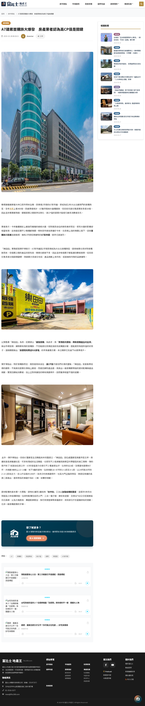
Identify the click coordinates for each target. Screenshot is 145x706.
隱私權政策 (129, 675)
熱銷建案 (49, 686)
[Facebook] (105, 664)
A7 (11, 556)
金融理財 (68, 675)
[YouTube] (112, 664)
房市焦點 (63, 3)
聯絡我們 (128, 667)
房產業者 (29, 556)
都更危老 (68, 673)
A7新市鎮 (65, 556)
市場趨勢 (76, 3)
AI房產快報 (107, 678)
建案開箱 (68, 678)
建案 (47, 556)
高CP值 (38, 556)
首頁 (3, 14)
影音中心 (87, 678)
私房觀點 (87, 673)
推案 (12, 208)
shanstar (30, 36)
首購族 (19, 556)
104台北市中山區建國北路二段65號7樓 (19, 686)
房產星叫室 (107, 675)
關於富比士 (129, 663)
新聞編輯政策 (130, 671)
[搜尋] (141, 4)
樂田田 (55, 556)
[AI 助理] (138, 699)
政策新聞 (88, 3)
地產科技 (87, 675)
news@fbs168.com (12, 694)
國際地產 (101, 3)
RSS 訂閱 (130, 679)
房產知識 (87, 681)
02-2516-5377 (10, 690)
